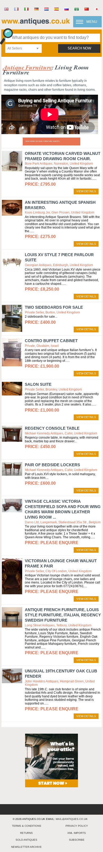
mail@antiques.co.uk (72, 819)
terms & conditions (26, 825)
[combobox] (23, 48)
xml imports (76, 832)
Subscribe (77, 839)
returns (26, 832)
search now (79, 48)
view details (86, 191)
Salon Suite (38, 384)
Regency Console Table (52, 428)
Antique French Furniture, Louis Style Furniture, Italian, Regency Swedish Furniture (63, 614)
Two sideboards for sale (54, 307)
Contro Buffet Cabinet (51, 340)
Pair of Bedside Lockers (52, 465)
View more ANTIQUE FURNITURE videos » (42, 141)
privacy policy (76, 825)
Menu (91, 21)
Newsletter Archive (26, 846)
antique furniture (27, 67)
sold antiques (26, 839)
